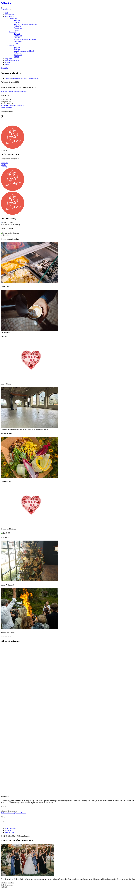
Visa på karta (18, 28)
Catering (8, 78)
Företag (7, 62)
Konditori (24, 78)
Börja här (17, 20)
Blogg (7, 64)
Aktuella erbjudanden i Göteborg (25, 39)
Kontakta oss (9, 832)
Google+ (23, 91)
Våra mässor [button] (9, 16)
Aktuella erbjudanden (12, 60)
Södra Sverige (33, 78)
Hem (6, 13)
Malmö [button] (11, 45)
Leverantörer (9, 15)
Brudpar (4, 883)
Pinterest (17, 91)
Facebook (4, 91)
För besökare (18, 26)
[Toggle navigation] (10, 9)
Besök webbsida (6, 107)
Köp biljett (8, 59)
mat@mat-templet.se (16, 105)
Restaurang (16, 78)
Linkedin (11, 91)
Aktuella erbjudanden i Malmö (24, 51)
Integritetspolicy (10, 828)
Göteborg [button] (12, 32)
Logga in (8, 830)
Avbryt (4, 887)
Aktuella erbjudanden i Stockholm (25, 24)
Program (16, 30)
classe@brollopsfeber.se (18, 813)
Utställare (17, 22)
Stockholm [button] (13, 18)
